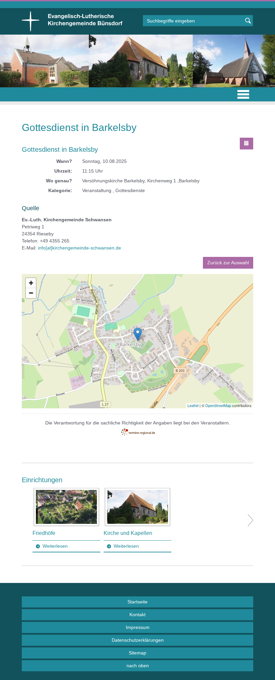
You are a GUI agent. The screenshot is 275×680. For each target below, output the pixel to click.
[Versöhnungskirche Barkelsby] (137, 334)
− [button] (31, 293)
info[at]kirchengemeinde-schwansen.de (79, 248)
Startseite (137, 601)
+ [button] (31, 283)
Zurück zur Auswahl (228, 262)
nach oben (137, 665)
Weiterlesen (55, 546)
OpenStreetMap (218, 405)
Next (250, 520)
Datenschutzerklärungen (138, 640)
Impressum (138, 627)
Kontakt (137, 614)
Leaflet (193, 405)
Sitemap (137, 652)
